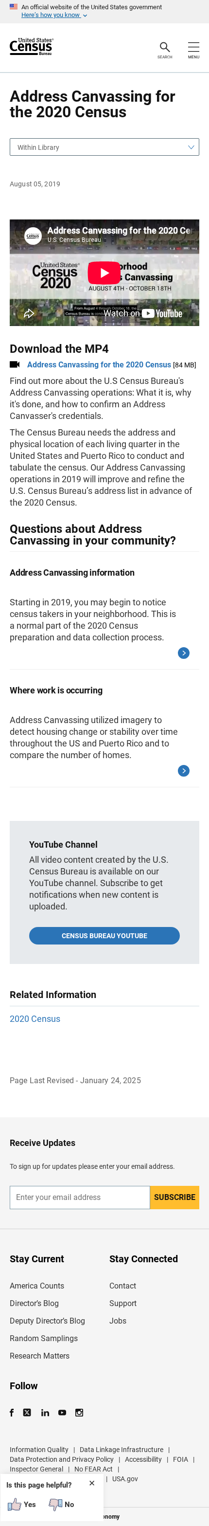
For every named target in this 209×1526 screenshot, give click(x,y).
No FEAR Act (93, 1469)
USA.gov (125, 1479)
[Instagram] (78, 1412)
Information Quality (39, 1449)
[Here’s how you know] (104, 11)
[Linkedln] (44, 1412)
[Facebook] (14, 1412)
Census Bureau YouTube (104, 936)
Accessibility (143, 1459)
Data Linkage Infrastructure (121, 1449)
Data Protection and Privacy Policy (62, 1459)
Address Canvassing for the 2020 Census (99, 364)
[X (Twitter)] (27, 1412)
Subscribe (174, 1197)
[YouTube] (61, 1412)
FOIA (180, 1459)
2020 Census (35, 1019)
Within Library (38, 147)
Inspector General (36, 1469)
